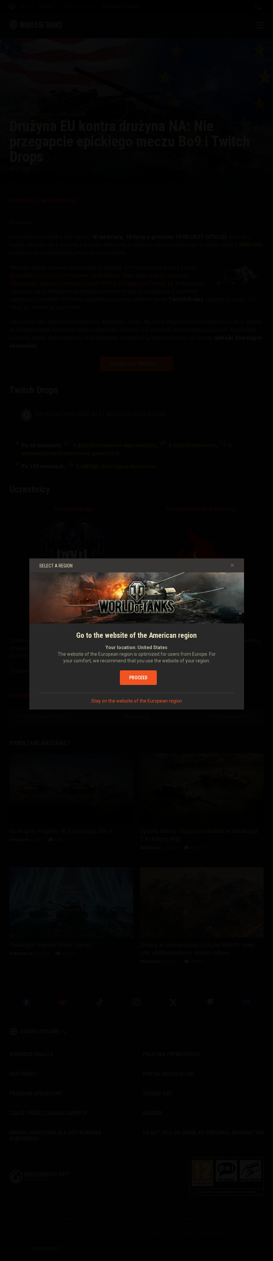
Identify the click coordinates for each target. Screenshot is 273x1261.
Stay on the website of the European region (136, 701)
